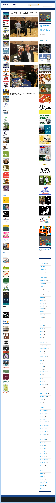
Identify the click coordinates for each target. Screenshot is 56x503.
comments (7, 499)
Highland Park (42, 334)
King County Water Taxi (43, 345)
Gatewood (41, 320)
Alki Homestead (42, 269)
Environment (42, 308)
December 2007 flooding (43, 292)
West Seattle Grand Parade (43, 433)
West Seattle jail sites (43, 439)
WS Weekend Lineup (43, 486)
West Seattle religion (43, 456)
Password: (41, 38)
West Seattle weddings (43, 468)
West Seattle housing (43, 437)
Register (43, 34)
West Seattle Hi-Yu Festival (43, 434)
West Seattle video (42, 465)
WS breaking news (42, 479)
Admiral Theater (42, 266)
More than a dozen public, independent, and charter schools (18, 63)
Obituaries (30, 9)
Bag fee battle (42, 275)
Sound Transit (42, 386)
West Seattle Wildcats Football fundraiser (45, 249)
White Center (42, 473)
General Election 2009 (43, 323)
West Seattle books (42, 416)
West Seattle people (42, 450)
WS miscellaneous (42, 485)
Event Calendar (11, 9)
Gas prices (41, 319)
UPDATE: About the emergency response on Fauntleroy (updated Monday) (45, 30)
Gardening (41, 317)
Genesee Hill (42, 325)
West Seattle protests (43, 454)
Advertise (6, 9)
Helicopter (41, 331)
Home (4, 9)
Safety (41, 374)
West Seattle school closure (44, 459)
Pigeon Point (42, 365)
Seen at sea (41, 381)
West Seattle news (25, 15)
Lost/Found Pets (25, 9)
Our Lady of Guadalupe (34, 37)
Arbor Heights (42, 274)
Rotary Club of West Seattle (43, 372)
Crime (41, 289)
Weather (41, 9)
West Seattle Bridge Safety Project (44, 418)
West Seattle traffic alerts (43, 464)
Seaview (41, 378)
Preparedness (42, 368)
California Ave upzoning (43, 280)
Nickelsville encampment (43, 356)
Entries (4, 499)
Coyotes (41, 288)
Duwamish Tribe (42, 303)
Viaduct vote (42, 407)
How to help (41, 339)
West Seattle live (42, 442)
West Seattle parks (42, 448)
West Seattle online (42, 445)
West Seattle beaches (43, 415)
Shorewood (41, 383)
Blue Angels (41, 278)
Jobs (22, 9)
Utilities (41, 405)
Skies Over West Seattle (43, 384)
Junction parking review (43, 340)
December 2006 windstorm (43, 291)
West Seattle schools (32, 15)
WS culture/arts (42, 481)
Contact (15, 9)
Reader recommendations (43, 371)
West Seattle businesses (43, 419)
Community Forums (46, 9)
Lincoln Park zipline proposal (44, 348)
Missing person (42, 351)
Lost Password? (48, 40)
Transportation (42, 401)
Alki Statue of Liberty (43, 271)
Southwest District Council (43, 389)
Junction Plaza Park (42, 342)
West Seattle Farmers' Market (44, 425)
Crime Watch (19, 9)
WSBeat (41, 488)
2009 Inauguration (42, 260)
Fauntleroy (41, 311)
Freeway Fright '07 (42, 314)
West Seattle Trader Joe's (43, 462)
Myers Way (41, 353)
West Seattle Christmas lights (44, 421)
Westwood (41, 470)
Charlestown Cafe (42, 283)
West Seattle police (42, 451)
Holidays (41, 337)
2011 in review (42, 261)
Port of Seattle (42, 366)
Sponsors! (33, 9)
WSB (41, 25)
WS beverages (42, 478)
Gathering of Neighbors (43, 322)
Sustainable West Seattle (43, 396)
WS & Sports (41, 476)
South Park (41, 387)
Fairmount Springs (42, 309)
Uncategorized (42, 404)
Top (10, 499)
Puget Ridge (41, 369)
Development (42, 300)
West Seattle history (42, 436)
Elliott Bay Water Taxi (43, 306)
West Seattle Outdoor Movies (44, 447)
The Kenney (41, 399)
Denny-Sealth (42, 297)
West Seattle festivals (43, 428)
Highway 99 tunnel (42, 336)
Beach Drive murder (43, 277)
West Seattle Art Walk (43, 413)
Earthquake (41, 305)
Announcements (42, 272)
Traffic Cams (37, 9)
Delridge (41, 294)
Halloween (41, 328)
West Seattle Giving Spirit (43, 431)
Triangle (41, 402)
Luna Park (41, 350)
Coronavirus (42, 286)
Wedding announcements (43, 410)
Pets (40, 363)
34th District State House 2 (43, 263)
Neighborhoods (42, 354)
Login (40, 34)
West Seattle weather (43, 467)
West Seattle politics (43, 453)
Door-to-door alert (42, 302)
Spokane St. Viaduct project (44, 393)
